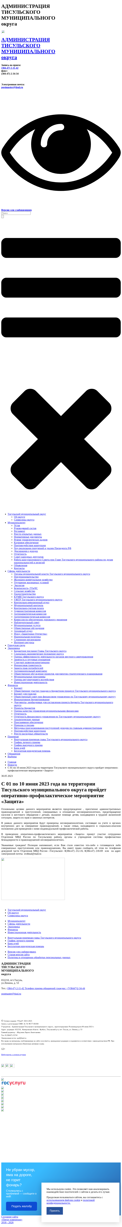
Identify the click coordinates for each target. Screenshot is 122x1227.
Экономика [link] (14, 648)
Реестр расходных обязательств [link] (31, 733)
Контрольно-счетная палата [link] (29, 608)
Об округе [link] (19, 517)
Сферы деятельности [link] (19, 571)
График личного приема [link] (27, 742)
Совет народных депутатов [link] (29, 556)
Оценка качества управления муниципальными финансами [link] (46, 711)
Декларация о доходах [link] (26, 551)
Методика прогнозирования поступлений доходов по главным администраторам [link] (58, 728)
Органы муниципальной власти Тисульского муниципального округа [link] (52, 574)
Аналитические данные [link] (27, 719)
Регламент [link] (19, 531)
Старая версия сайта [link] (19, 954)
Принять (55, 1210)
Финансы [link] (13, 685)
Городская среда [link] (16, 645)
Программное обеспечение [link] (28, 722)
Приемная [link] (13, 736)
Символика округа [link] (24, 519)
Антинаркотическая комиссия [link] (30, 614)
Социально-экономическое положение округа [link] (39, 653)
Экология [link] (19, 585)
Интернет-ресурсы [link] (24, 642)
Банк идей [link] (19, 748)
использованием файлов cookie (63, 1200)
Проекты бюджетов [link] (24, 708)
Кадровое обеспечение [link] (26, 542)
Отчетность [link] (20, 554)
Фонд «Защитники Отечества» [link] (30, 634)
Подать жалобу (21, 1206)
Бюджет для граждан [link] (25, 693)
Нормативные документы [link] (28, 537)
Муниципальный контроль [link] (28, 605)
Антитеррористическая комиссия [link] (32, 616)
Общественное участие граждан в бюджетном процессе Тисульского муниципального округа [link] (65, 691)
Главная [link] (12, 762)
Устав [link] (17, 525)
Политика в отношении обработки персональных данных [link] (39, 957)
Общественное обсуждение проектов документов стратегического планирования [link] (58, 673)
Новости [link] (12, 764)
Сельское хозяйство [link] (24, 591)
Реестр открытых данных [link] (27, 534)
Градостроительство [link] (25, 594)
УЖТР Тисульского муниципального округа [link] (38, 599)
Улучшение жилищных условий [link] (31, 582)
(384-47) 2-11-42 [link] (9, 68)
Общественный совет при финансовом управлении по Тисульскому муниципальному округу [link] (65, 696)
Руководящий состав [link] (25, 528)
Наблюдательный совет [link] (26, 622)
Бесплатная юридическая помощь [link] (32, 751)
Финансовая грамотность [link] (27, 665)
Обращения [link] (14, 753)
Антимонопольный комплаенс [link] (30, 671)
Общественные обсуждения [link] (29, 628)
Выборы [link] (12, 756)
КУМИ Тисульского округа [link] (29, 596)
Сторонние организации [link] (27, 639)
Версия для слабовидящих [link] (22, 951)
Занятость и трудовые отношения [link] (32, 659)
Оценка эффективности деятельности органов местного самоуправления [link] (53, 656)
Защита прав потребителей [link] (28, 668)
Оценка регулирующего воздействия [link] (34, 679)
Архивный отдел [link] (23, 631)
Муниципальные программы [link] (29, 676)
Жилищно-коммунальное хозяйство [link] (33, 579)
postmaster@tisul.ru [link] (12, 87)
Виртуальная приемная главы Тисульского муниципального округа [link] (50, 739)
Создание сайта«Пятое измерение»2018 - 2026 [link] (11, 1219)
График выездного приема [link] (28, 745)
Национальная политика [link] (27, 636)
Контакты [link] (19, 568)
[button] (2, 216)
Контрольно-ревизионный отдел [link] (31, 602)
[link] (61, 45)
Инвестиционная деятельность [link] (30, 682)
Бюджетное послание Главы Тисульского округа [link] (40, 651)
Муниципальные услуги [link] (27, 625)
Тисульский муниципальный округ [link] (27, 514)
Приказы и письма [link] (24, 725)
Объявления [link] (20, 565)
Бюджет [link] (18, 688)
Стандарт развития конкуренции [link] (32, 662)
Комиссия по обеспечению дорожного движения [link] (40, 619)
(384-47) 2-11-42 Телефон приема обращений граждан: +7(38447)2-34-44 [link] (46, 988)
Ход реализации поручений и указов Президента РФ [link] (42, 548)
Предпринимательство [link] (26, 576)
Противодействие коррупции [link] (30, 545)
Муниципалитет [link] (16, 522)
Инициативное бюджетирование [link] (32, 699)
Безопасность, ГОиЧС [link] (26, 588)
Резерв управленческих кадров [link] (30, 539)
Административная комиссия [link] (30, 611)
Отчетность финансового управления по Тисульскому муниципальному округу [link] (57, 716)
